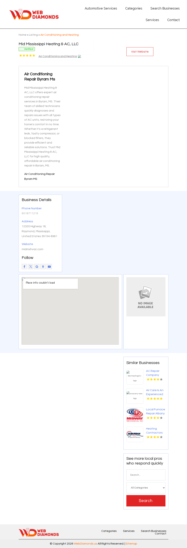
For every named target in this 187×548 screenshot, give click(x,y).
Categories (133, 8)
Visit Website (140, 51)
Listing (33, 34)
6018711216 (30, 213)
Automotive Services (101, 8)
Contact (173, 20)
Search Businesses (165, 8)
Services (152, 20)
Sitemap (131, 543)
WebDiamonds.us (85, 543)
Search (145, 501)
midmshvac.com (32, 249)
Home (22, 34)
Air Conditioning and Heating (59, 34)
